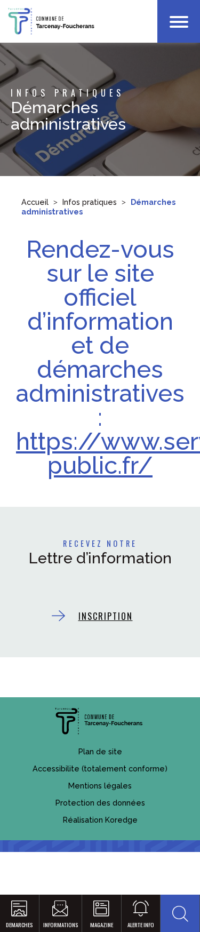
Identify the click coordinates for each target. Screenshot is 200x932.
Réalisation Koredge (100, 819)
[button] (180, 913)
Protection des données (100, 802)
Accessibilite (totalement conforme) (100, 768)
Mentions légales (100, 785)
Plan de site (100, 751)
